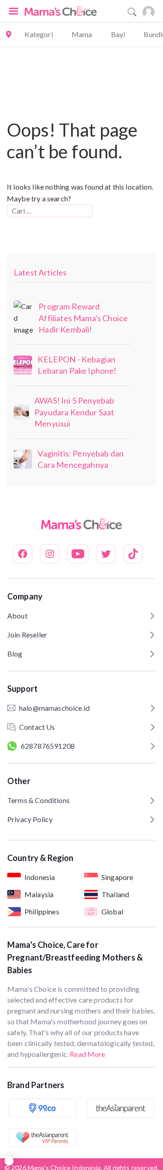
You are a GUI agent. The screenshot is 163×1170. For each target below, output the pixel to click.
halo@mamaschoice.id (54, 708)
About (17, 615)
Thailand (115, 894)
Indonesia (39, 877)
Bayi (118, 34)
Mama (82, 34)
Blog (15, 653)
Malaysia (38, 894)
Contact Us (37, 727)
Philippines (41, 911)
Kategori (38, 34)
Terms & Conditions (38, 800)
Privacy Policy (30, 819)
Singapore (117, 877)
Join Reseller (27, 634)
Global (112, 911)
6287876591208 (48, 746)
